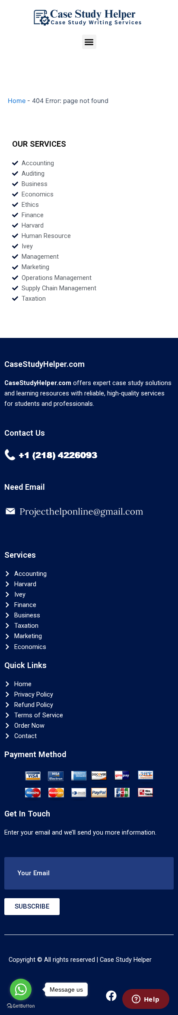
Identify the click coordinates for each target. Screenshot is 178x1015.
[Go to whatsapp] (21, 989)
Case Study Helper (126, 960)
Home (16, 101)
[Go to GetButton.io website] (21, 1006)
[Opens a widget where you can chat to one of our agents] (145, 1000)
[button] (89, 42)
